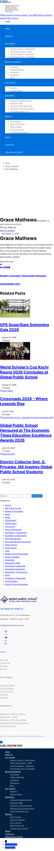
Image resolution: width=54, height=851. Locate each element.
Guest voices (11, 548)
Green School (11, 545)
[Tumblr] (7, 267)
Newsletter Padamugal (15, 566)
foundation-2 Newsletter (16, 535)
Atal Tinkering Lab (13, 508)
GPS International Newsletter (18, 542)
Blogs (7, 514)
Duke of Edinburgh (13, 529)
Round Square (11, 581)
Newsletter (10, 560)
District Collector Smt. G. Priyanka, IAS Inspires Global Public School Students (26, 467)
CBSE (7, 517)
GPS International (13, 539)
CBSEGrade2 (11, 523)
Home (7, 163)
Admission (12, 844)
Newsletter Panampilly (15, 569)
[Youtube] (6, 637)
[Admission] (6, 844)
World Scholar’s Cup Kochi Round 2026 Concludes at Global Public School (24, 372)
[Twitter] (1, 267)
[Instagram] (6, 634)
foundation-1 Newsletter (16, 532)
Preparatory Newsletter (15, 578)
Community (10, 526)
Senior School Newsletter (16, 584)
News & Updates (12, 166)
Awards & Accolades (14, 511)
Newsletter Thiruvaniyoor (16, 572)
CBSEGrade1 (10, 520)
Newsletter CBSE (12, 563)
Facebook (11, 847)
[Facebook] (3, 267)
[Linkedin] (5, 267)
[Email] (9, 267)
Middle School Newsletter (16, 554)
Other (7, 575)
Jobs (7, 551)
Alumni (8, 505)
